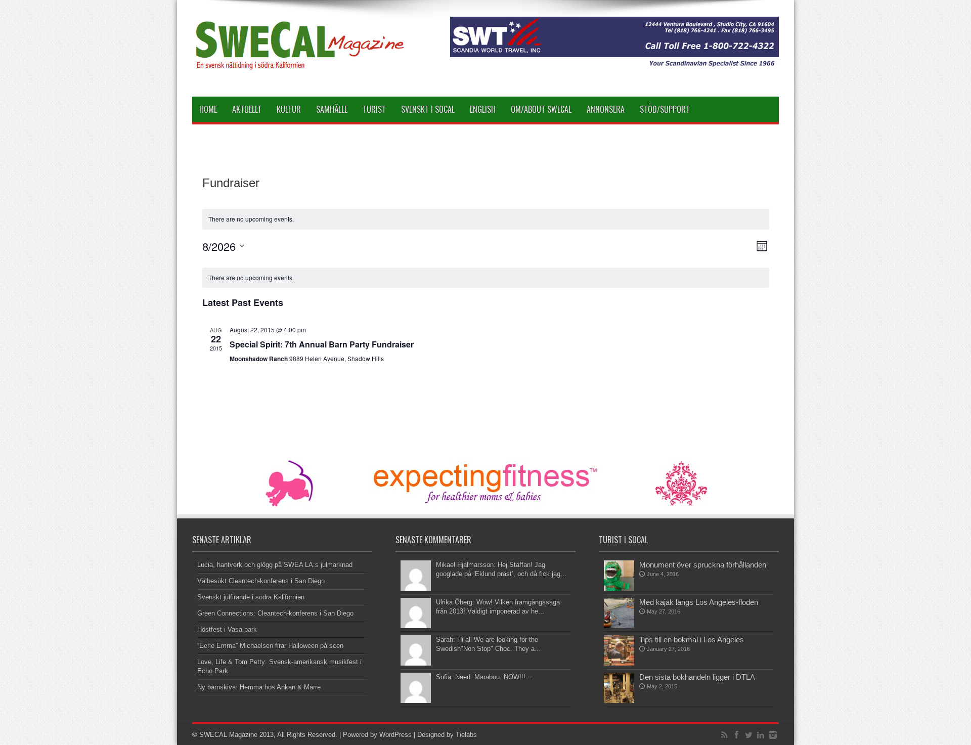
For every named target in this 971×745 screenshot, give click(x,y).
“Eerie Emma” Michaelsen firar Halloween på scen (270, 645)
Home (208, 109)
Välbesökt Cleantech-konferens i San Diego (261, 581)
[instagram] (773, 735)
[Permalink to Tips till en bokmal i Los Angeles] (619, 663)
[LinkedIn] (761, 735)
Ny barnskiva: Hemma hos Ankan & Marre (259, 687)
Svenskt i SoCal (428, 109)
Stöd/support (665, 109)
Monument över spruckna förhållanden (702, 564)
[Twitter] (748, 735)
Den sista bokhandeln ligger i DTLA (697, 677)
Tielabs (466, 734)
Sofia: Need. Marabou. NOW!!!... (484, 677)
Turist (374, 109)
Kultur (289, 109)
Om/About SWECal (541, 109)
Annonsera (606, 109)
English (483, 109)
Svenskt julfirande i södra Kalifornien (250, 597)
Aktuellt (246, 109)
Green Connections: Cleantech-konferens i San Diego (275, 613)
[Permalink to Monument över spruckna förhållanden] (619, 588)
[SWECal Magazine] (300, 71)
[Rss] (724, 735)
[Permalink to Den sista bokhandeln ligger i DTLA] (619, 701)
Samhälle (331, 109)
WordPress (395, 734)
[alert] (485, 219)
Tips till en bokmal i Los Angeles (691, 639)
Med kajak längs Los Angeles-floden (698, 602)
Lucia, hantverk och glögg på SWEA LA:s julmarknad (274, 564)
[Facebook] (736, 735)
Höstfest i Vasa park (227, 629)
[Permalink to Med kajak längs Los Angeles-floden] (619, 626)
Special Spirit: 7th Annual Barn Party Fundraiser (322, 344)
